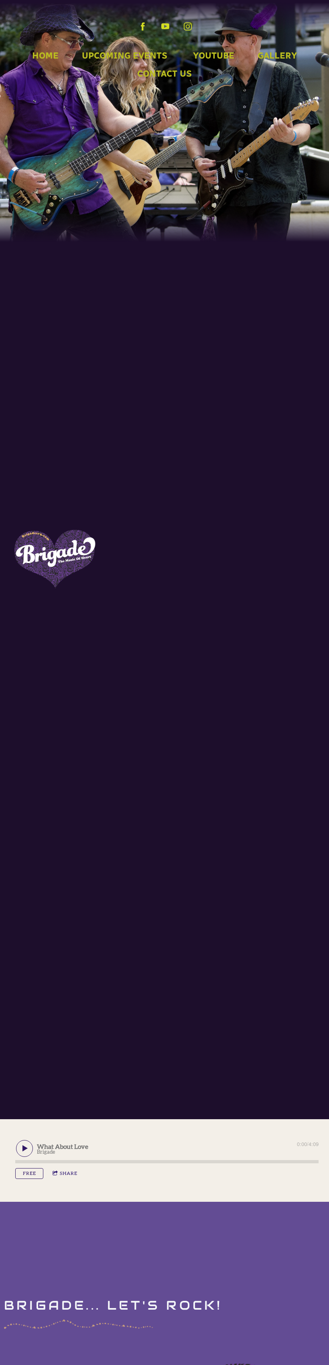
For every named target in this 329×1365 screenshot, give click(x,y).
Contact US (164, 73)
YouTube (212, 55)
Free (29, 1173)
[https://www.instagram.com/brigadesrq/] (188, 26)
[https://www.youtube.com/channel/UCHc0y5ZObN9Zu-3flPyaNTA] (165, 26)
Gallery (277, 55)
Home (45, 55)
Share (68, 1173)
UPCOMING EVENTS (124, 55)
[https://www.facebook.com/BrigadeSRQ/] (143, 26)
